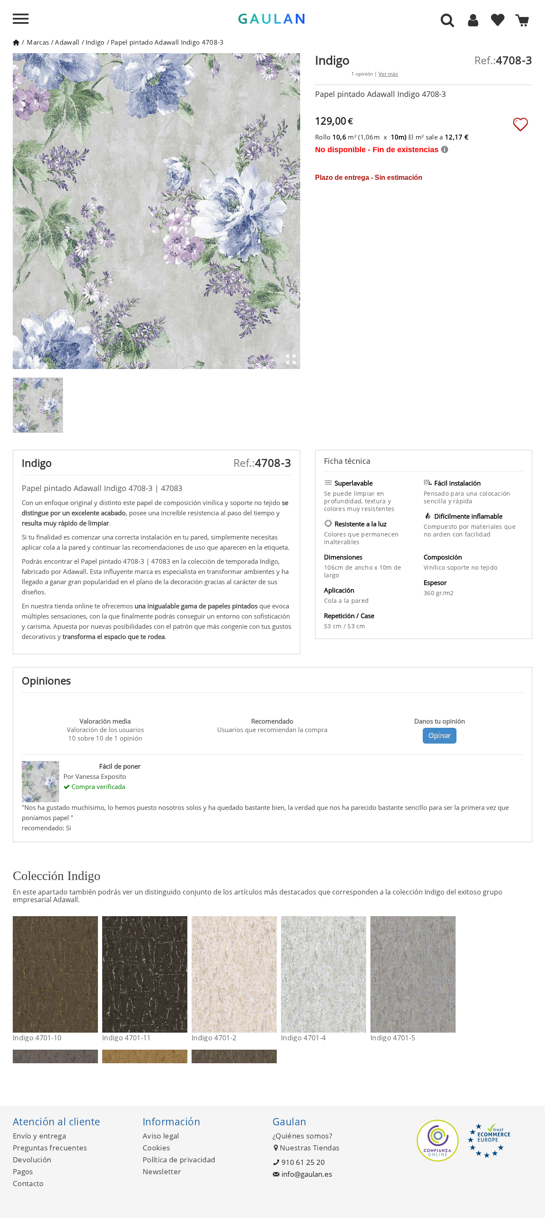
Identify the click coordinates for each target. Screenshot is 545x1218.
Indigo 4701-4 (303, 1038)
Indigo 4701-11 (126, 1038)
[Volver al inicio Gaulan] (16, 42)
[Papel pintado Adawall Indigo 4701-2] (271, 974)
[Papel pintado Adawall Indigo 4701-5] (450, 974)
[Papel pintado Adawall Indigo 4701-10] (92, 974)
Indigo (95, 42)
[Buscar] (447, 20)
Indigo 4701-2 (214, 1038)
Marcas (38, 42)
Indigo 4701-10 (37, 1038)
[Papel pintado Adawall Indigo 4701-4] (361, 974)
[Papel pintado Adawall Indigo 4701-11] (182, 974)
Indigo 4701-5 (392, 1038)
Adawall (67, 42)
